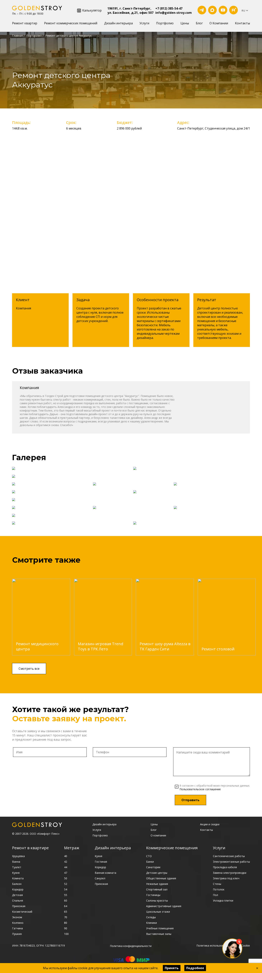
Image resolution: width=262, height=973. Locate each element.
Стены (217, 884)
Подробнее (195, 968)
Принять (172, 968)
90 (65, 928)
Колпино (17, 923)
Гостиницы (153, 895)
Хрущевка (18, 856)
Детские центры (156, 873)
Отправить (190, 800)
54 (65, 889)
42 (65, 861)
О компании (158, 835)
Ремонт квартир (24, 23)
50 (65, 878)
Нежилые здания (157, 884)
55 (65, 895)
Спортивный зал (156, 889)
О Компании (218, 23)
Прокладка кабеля (225, 867)
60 (65, 900)
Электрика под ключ (226, 878)
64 (65, 906)
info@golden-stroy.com (173, 13)
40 (65, 856)
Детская (17, 895)
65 (65, 911)
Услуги (144, 23)
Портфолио (165, 23)
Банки (150, 861)
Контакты (242, 23)
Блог (199, 23)
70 (65, 917)
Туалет (16, 867)
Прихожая (18, 906)
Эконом (17, 917)
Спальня (17, 900)
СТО (149, 856)
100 (66, 934)
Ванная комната (105, 873)
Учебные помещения (160, 928)
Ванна (16, 861)
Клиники (151, 923)
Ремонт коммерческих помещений (70, 23)
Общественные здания (161, 878)
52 (65, 884)
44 (65, 867)
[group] (41, 617)
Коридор (17, 889)
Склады (151, 917)
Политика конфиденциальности (131, 946)
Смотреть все (29, 668)
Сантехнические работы (229, 856)
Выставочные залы (158, 934)
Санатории (153, 867)
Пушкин (17, 934)
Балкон (16, 884)
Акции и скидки (209, 824)
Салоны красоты (157, 900)
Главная (17, 35)
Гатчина (17, 928)
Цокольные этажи (158, 911)
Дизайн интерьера (118, 23)
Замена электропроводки (229, 873)
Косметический (22, 911)
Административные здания (163, 906)
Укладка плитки (223, 900)
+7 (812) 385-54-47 (168, 8)
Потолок (218, 889)
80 (65, 923)
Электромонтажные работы (231, 861)
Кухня (16, 873)
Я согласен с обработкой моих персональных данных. (215, 787)
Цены (184, 23)
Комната (18, 878)
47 (65, 873)
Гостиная (101, 861)
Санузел (100, 878)
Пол (215, 895)
